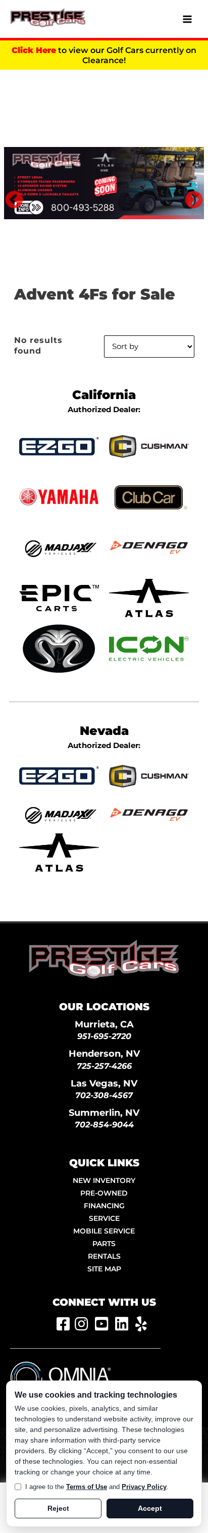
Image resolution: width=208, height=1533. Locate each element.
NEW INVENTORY (104, 1180)
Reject (58, 1508)
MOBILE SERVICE (104, 1230)
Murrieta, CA (104, 1024)
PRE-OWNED (104, 1193)
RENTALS (104, 1256)
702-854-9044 (104, 1124)
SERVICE (104, 1218)
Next (189, 195)
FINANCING (104, 1205)
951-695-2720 (104, 1036)
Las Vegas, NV (104, 1083)
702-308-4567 (104, 1095)
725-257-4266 (104, 1066)
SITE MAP (104, 1268)
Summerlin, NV (104, 1112)
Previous (9, 195)
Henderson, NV (104, 1053)
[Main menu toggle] (187, 19)
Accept (150, 1508)
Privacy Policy (144, 1487)
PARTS (104, 1243)
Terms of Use (86, 1487)
